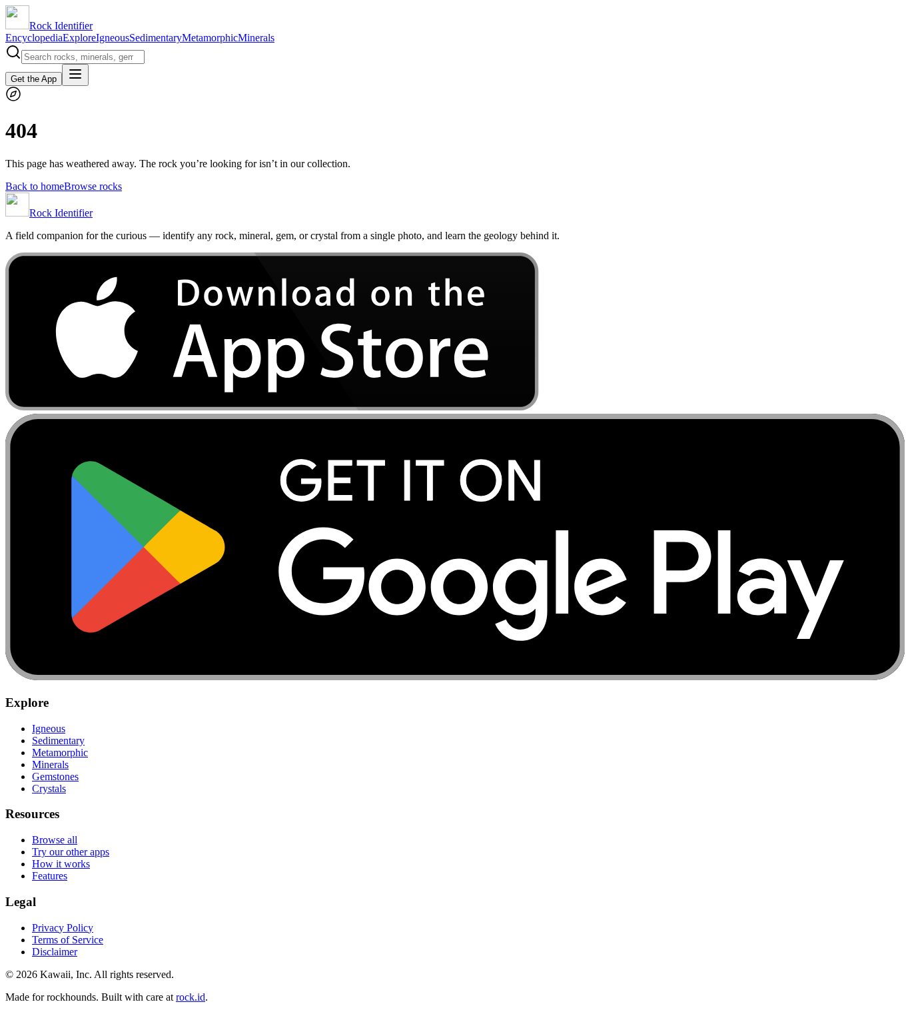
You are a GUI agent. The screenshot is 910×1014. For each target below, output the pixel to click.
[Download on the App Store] (272, 407)
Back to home (34, 186)
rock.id (190, 997)
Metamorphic (210, 37)
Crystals (49, 788)
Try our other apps (70, 851)
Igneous (112, 37)
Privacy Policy (62, 927)
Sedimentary (155, 37)
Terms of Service (67, 939)
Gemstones (55, 776)
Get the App (34, 79)
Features (49, 875)
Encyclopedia (34, 37)
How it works (61, 863)
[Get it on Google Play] (455, 676)
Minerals (256, 37)
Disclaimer (54, 951)
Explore (79, 37)
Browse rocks (93, 186)
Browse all (54, 839)
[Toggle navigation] (75, 75)
